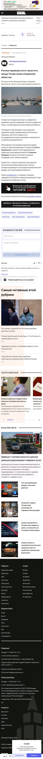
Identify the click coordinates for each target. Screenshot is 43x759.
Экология (4, 600)
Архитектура (5, 633)
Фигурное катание (29, 587)
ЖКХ (2, 577)
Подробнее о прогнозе (8, 35)
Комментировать (21, 255)
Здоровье (4, 619)
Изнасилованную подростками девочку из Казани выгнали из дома (14, 401)
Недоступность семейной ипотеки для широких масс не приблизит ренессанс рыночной (30, 548)
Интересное (27, 597)
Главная (4, 45)
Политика (4, 580)
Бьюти (3, 616)
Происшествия (6, 587)
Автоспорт (26, 583)
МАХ (2, 728)
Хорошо (34, 755)
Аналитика (9, 427)
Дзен (3, 722)
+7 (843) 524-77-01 (14, 682)
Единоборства (28, 593)
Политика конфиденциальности (12, 672)
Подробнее (19, 755)
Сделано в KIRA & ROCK (9, 748)
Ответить (4, 274)
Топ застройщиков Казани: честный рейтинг (29, 485)
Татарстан (5, 217)
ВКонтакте (4, 712)
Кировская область (25, 213)
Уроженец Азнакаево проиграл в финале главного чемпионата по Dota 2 (17, 19)
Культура (4, 590)
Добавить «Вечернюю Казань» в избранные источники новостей (21, 204)
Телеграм (4, 718)
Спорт (25, 566)
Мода (3, 613)
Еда (2, 629)
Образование (6, 597)
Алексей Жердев (33, 217)
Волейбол (26, 577)
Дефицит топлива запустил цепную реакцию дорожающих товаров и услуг (21, 458)
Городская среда (7, 570)
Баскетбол (26, 580)
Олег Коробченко (18, 217)
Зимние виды (27, 590)
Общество (13, 45)
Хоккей (25, 573)
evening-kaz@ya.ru (12, 656)
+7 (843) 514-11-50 (14, 652)
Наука (3, 593)
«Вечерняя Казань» (18, 61)
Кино (3, 623)
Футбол (25, 570)
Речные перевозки (9, 213)
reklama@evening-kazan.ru (15, 685)
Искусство (5, 626)
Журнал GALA (7, 608)
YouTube (4, 715)
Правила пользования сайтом (11, 669)
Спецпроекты (6, 636)
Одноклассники (6, 725)
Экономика (5, 583)
